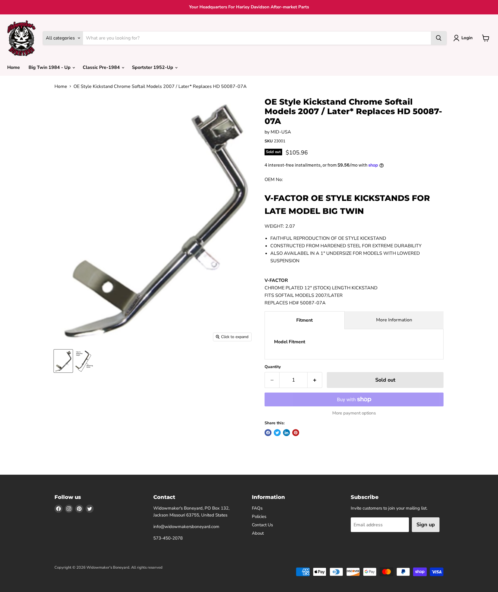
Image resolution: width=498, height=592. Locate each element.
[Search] (438, 38)
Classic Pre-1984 (102, 67)
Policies (259, 516)
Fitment (304, 320)
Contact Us (262, 525)
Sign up (425, 524)
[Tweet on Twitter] (277, 432)
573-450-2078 (168, 538)
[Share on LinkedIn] (286, 432)
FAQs (257, 508)
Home (13, 67)
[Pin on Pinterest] (295, 432)
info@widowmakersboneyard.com (186, 526)
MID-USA (281, 132)
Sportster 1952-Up (153, 67)
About (258, 533)
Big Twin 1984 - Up (50, 67)
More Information (394, 320)
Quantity (273, 367)
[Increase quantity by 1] (315, 380)
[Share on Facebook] (268, 432)
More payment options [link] (354, 413)
